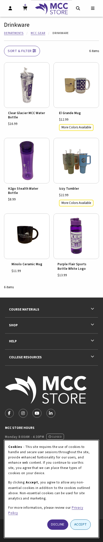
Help (13, 341)
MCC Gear (38, 33)
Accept (80, 524)
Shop (13, 325)
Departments (14, 33)
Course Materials (24, 309)
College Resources (25, 357)
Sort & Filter (20, 51)
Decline (57, 524)
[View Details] (27, 85)
